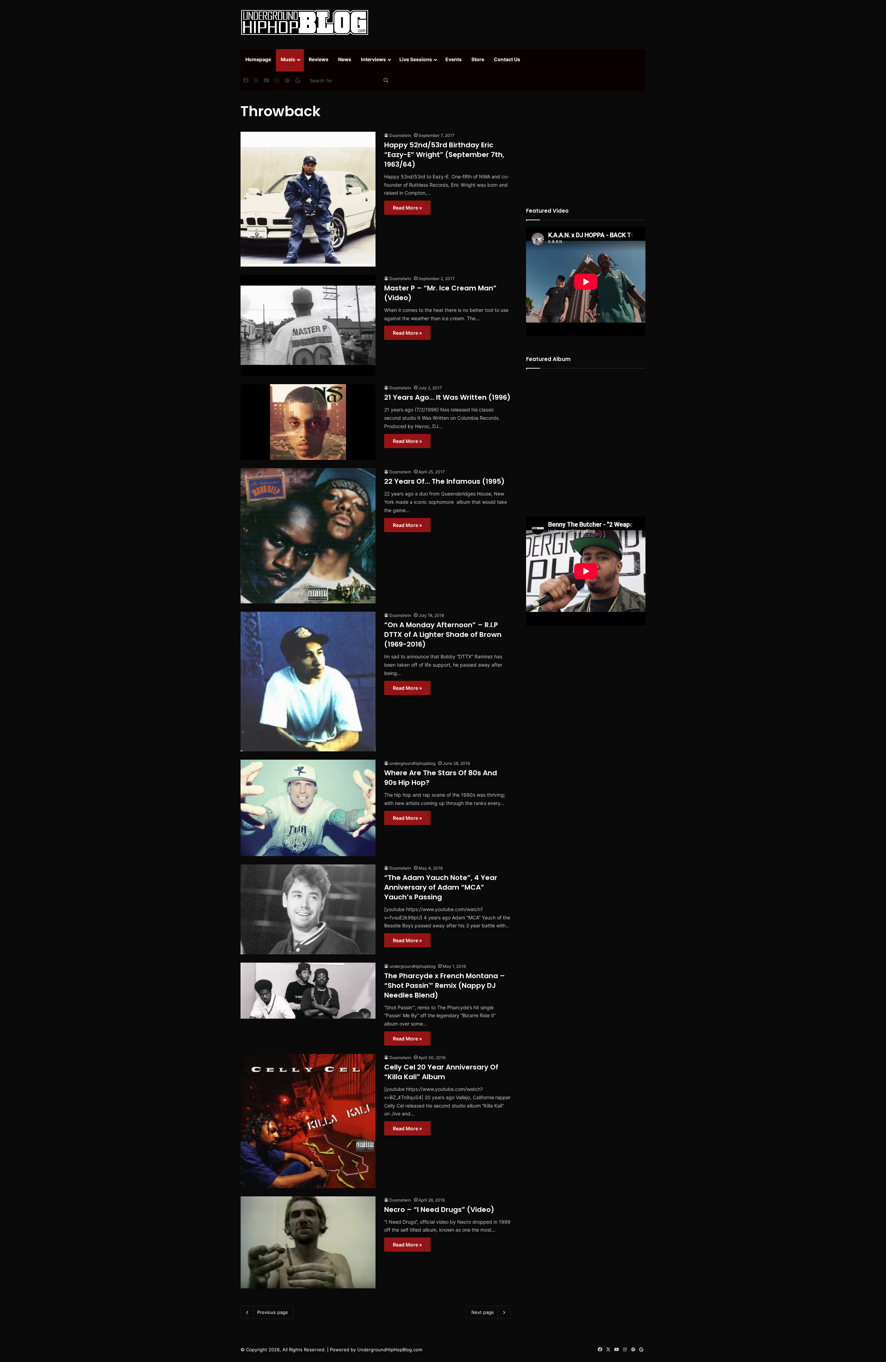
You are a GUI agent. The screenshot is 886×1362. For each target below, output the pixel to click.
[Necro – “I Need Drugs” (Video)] (308, 1242)
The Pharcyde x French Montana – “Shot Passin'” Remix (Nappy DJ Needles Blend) (444, 985)
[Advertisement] (512, 22)
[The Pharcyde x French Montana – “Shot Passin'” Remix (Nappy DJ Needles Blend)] (308, 991)
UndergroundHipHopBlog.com (389, 1349)
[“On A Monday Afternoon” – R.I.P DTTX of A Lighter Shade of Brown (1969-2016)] (308, 681)
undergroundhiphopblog (412, 763)
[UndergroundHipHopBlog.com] (305, 22)
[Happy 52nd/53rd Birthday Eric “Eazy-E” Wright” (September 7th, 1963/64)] (308, 199)
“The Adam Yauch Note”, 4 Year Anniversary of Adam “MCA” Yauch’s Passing (440, 887)
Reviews (318, 59)
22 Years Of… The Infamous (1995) (444, 481)
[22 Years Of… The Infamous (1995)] (308, 535)
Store (477, 59)
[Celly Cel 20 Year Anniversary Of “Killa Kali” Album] (308, 1121)
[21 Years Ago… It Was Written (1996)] (308, 422)
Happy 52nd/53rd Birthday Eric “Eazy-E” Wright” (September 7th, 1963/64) (444, 154)
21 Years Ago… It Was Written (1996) (447, 397)
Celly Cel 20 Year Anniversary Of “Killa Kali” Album (441, 1072)
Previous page (272, 1312)
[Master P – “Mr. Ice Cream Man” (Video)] (308, 325)
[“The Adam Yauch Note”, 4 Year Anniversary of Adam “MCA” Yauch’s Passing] (308, 909)
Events (453, 59)
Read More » (407, 208)
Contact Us (507, 59)
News (344, 59)
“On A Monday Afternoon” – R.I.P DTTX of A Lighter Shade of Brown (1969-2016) (442, 634)
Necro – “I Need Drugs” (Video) (439, 1209)
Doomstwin (400, 135)
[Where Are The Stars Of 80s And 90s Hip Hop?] (308, 808)
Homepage (258, 59)
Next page (482, 1312)
